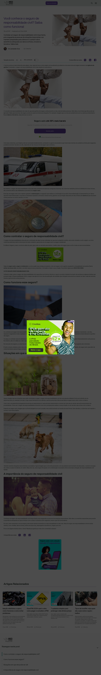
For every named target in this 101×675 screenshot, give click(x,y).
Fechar (70, 321)
